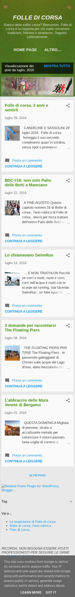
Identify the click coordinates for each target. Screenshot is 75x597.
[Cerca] (69, 8)
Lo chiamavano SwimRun (29, 255)
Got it (51, 592)
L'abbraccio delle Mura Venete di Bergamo (26, 402)
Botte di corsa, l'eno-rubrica (30, 526)
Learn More (31, 592)
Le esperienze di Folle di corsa (32, 522)
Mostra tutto (57, 66)
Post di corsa (19, 530)
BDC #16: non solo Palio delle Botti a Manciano (28, 182)
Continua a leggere (23, 166)
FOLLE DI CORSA (37, 17)
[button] (67, 106)
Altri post (37, 475)
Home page (25, 50)
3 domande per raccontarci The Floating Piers (30, 327)
